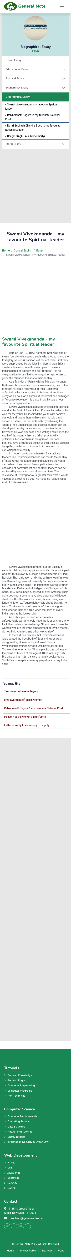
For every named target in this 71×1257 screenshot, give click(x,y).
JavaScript (13, 1173)
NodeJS (12, 1188)
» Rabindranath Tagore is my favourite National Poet (32, 117)
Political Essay (15, 78)
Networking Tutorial (19, 1131)
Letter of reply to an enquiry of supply (26, 725)
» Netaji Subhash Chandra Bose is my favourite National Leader (32, 128)
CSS (10, 1167)
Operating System (18, 1121)
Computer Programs (19, 1090)
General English (23, 251)
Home (10, 1251)
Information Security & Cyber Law (28, 1142)
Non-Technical (16, 1095)
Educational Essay (17, 69)
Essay (35, 51)
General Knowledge (19, 1075)
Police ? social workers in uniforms (25, 717)
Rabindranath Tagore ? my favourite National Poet (33, 708)
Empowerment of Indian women (23, 700)
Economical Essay (17, 88)
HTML (10, 1162)
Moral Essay (13, 144)
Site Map (47, 1251)
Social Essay (13, 60)
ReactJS (12, 1183)
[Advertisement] (35, 184)
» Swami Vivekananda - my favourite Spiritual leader (31, 107)
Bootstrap (13, 1178)
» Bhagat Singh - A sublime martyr (25, 136)
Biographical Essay (18, 97)
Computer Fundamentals (22, 1116)
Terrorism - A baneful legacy (21, 691)
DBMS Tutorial (16, 1137)
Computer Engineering (21, 1085)
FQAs (61, 1251)
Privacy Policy (28, 1251)
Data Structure (16, 1126)
